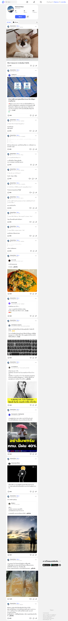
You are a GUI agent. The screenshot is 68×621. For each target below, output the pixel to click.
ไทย (50, 619)
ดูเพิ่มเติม (15, 267)
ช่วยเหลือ (47, 614)
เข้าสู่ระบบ (56, 2)
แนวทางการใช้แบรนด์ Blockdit (48, 618)
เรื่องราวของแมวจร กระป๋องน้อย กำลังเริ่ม (18, 63)
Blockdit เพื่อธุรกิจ (46, 619)
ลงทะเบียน (63, 2)
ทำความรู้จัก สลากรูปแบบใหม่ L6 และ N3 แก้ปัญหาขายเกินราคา (21, 100)
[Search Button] (6, 2)
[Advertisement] (52, 589)
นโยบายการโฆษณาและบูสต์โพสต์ (49, 616)
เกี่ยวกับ (44, 614)
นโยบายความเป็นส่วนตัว (47, 617)
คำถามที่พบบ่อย (53, 614)
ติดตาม (20, 16)
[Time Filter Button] (37, 22)
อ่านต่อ (13, 110)
